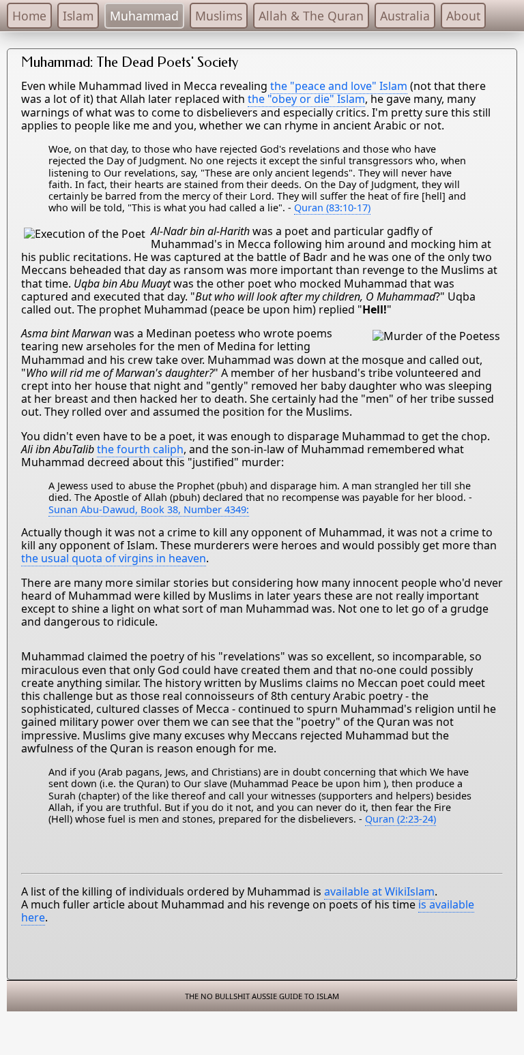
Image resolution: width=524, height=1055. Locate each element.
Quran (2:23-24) (400, 818)
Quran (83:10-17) (332, 207)
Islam (78, 15)
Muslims (218, 15)
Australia (405, 15)
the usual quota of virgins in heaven (113, 558)
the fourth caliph (140, 449)
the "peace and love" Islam (338, 85)
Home (29, 15)
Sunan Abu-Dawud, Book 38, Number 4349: (148, 509)
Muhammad (144, 15)
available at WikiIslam (379, 891)
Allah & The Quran (311, 15)
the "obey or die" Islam (306, 98)
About (463, 15)
